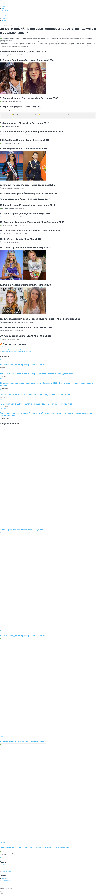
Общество (2, 408)
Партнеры (4, 15)
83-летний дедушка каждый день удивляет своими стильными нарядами (21, 346)
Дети (1, 736)
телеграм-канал (25, 114)
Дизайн (3, 6)
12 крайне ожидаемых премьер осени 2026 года (22, 364)
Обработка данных (6, 871)
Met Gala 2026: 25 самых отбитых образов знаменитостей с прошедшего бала (36, 374)
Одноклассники (6, 880)
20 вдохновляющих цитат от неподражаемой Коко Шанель (17, 351)
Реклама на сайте (6, 869)
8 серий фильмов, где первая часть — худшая (21, 530)
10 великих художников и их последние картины (14, 349)
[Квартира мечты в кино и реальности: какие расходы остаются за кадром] (23, 792)
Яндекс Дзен (5, 882)
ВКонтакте (4, 878)
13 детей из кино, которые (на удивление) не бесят (24, 741)
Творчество (5, 10)
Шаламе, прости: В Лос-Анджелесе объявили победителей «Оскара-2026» (35, 394)
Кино (3, 8)
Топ (6, 408)
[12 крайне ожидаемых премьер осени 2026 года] (23, 580)
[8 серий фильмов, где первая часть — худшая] (23, 475)
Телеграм (4, 885)
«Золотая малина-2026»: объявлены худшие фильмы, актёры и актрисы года (36, 404)
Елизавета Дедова (17, 26)
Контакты (4, 867)
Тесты (3, 12)
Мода (8, 369)
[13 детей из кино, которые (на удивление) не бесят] (23, 686)
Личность (2, 37)
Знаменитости (3, 369)
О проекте (4, 864)
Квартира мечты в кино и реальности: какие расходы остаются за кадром (34, 847)
